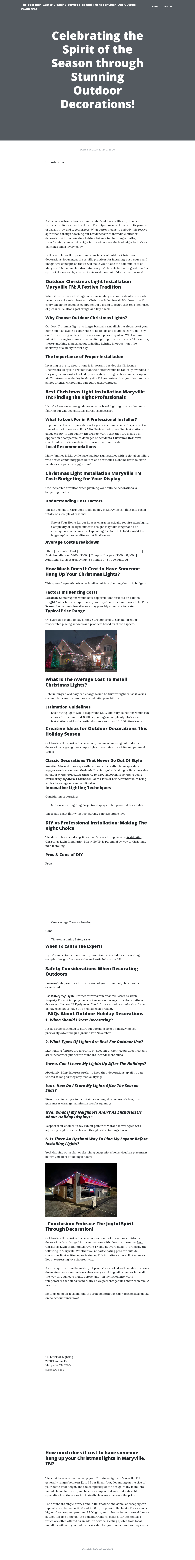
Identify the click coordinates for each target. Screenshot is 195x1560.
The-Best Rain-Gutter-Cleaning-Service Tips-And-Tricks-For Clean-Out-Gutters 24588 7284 (78, 7)
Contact (169, 7)
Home (155, 7)
